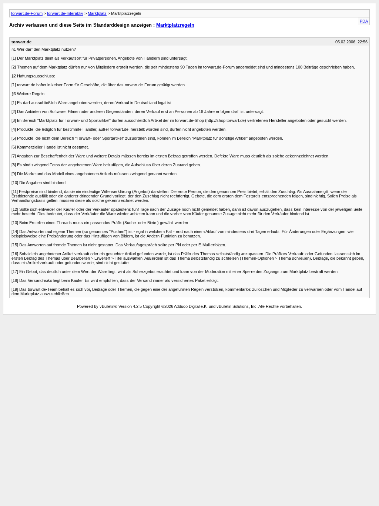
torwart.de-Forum (27, 13)
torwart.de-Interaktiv (65, 13)
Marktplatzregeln (175, 25)
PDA (364, 21)
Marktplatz (97, 13)
